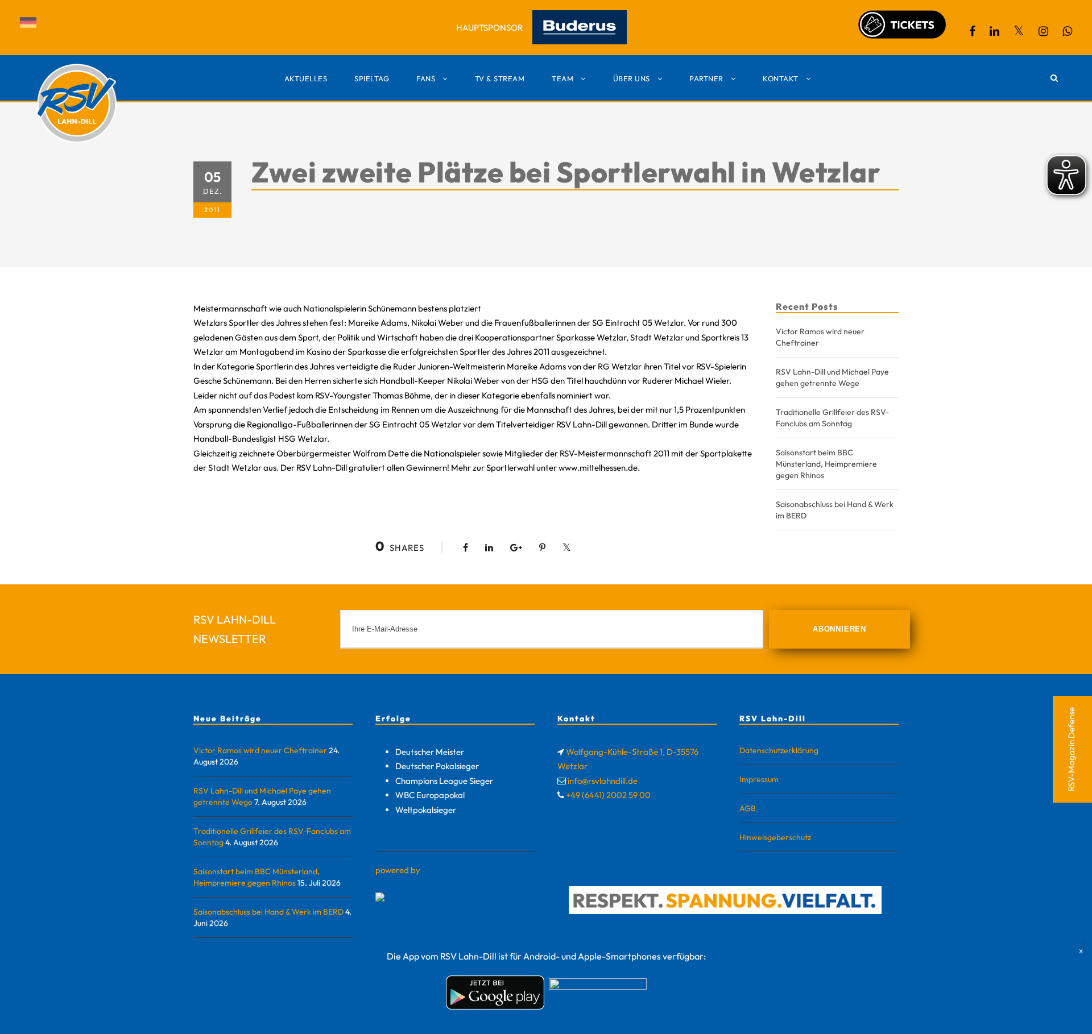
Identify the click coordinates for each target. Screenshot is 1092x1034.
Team (562, 78)
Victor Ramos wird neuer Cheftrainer (260, 750)
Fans (425, 78)
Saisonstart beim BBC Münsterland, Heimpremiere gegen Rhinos (826, 463)
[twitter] (1019, 31)
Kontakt (781, 78)
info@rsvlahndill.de (603, 780)
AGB (747, 808)
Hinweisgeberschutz (775, 837)
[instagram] (1043, 31)
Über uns (631, 78)
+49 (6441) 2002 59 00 (608, 795)
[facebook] (972, 31)
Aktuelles (306, 78)
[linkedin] (994, 31)
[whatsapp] (1067, 31)
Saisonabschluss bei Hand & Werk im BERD (268, 912)
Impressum (759, 779)
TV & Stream (500, 78)
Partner (706, 78)
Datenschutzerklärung (778, 750)
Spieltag (371, 78)
